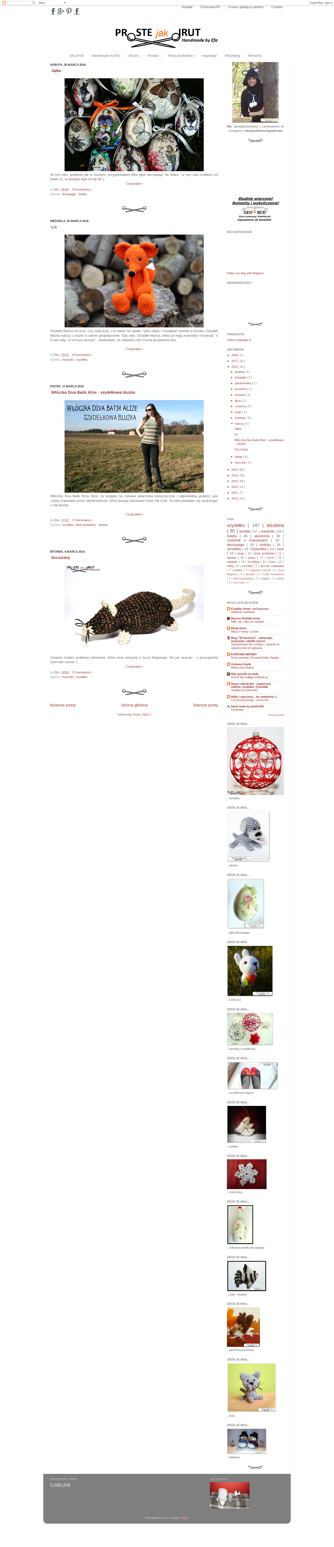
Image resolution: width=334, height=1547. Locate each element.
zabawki (233, 561)
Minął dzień (238, 628)
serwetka (234, 549)
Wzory (134, 56)
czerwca (240, 406)
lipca (238, 400)
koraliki (245, 531)
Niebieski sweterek (243, 612)
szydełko (81, 359)
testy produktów (86, 524)
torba (231, 566)
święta (82, 194)
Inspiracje (209, 56)
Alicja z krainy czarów (245, 631)
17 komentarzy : (82, 520)
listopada (241, 377)
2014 (234, 475)
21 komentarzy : (82, 672)
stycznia (240, 462)
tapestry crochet (261, 570)
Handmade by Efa (106, 56)
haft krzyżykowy (243, 578)
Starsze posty (205, 705)
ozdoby (266, 545)
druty (241, 553)
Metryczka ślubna (242, 667)
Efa (56, 189)
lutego (239, 456)
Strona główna (134, 705)
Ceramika (237, 709)
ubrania (102, 524)
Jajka (56, 70)
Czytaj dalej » (134, 183)
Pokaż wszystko (276, 715)
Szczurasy (60, 557)
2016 (234, 366)
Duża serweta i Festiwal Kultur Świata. (255, 657)
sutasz (239, 570)
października (243, 383)
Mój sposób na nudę (244, 673)
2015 (234, 469)
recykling (254, 561)
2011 (234, 492)
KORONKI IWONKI (243, 654)
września (241, 389)
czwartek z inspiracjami (249, 540)
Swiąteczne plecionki (244, 690)
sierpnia (240, 394)
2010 (234, 498)
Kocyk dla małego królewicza (249, 677)
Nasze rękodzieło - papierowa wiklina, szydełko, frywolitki (251, 685)
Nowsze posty (63, 705)
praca (252, 557)
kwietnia (240, 417)
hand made (239, 582)
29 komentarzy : (82, 189)
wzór (271, 557)
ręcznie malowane (272, 566)
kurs (272, 561)
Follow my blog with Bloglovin (245, 273)
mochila (247, 566)
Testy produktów (180, 56)
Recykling (232, 56)
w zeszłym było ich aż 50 (83, 179)
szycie (280, 578)
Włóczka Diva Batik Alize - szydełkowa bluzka (93, 392)
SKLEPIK (76, 56)
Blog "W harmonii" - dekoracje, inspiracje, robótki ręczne (252, 639)
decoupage (69, 194)
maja (238, 412)
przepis (251, 574)
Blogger (183, 1517)
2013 (234, 481)
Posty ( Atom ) (142, 714)
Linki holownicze (273, 574)
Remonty (255, 56)
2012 (234, 486)
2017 (234, 361)
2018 (234, 355)
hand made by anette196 (247, 706)
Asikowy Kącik (241, 664)
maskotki (68, 359)
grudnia (240, 371)
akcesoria (263, 536)
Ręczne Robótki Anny (245, 618)
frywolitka (260, 549)
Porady (153, 56)
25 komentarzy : (82, 354)
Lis (54, 227)
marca (239, 423)
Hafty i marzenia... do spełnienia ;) (254, 696)
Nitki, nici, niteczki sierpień (247, 621)
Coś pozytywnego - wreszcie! (249, 700)
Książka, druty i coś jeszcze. (250, 608)
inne (280, 549)
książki (265, 578)
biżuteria (275, 525)
